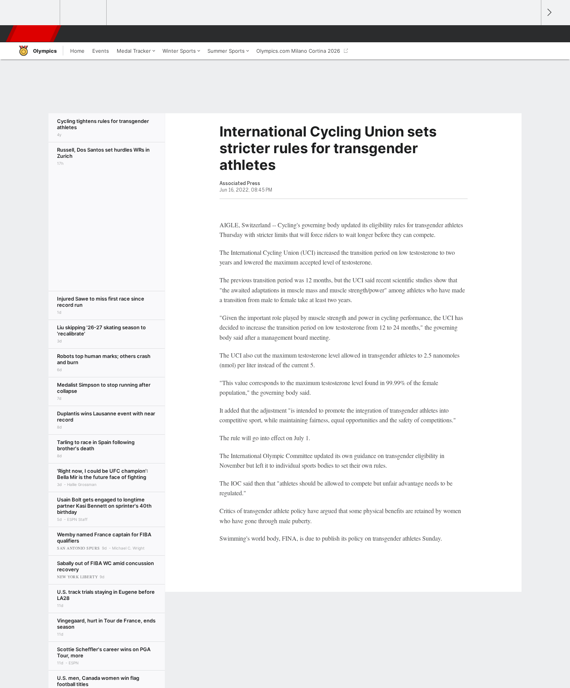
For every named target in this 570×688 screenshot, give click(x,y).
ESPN (34, 33)
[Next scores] (548, 12)
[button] (532, 33)
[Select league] (37, 13)
